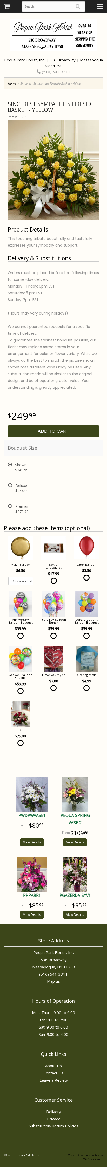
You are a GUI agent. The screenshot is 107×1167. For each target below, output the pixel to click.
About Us (53, 1065)
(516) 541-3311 (55, 71)
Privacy (53, 1118)
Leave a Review (53, 1080)
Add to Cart (53, 431)
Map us (53, 981)
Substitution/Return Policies (53, 1125)
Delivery (53, 1111)
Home (12, 83)
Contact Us (53, 1072)
